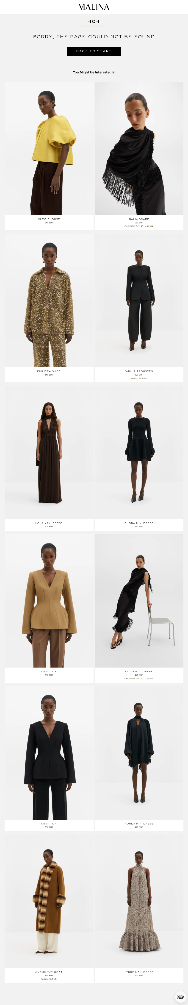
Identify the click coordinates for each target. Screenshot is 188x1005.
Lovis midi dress (139, 671)
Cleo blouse (49, 219)
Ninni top (49, 671)
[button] (181, 997)
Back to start (94, 51)
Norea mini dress (138, 823)
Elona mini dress (139, 523)
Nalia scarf (139, 219)
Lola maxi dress (49, 523)
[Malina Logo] (94, 7)
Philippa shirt (49, 371)
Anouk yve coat (49, 972)
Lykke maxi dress (138, 972)
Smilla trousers (139, 371)
